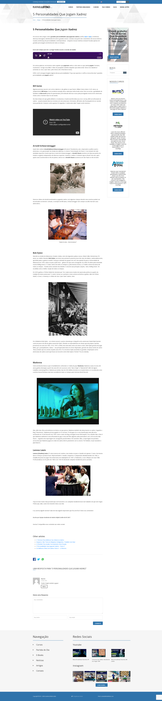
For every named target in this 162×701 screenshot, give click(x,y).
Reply (44, 586)
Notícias (40, 660)
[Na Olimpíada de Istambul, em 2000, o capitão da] (89, 676)
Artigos (38, 20)
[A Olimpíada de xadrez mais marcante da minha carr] (78, 676)
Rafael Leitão (124, 7)
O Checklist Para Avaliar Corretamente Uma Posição (51, 544)
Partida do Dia (42, 650)
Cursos (70, 7)
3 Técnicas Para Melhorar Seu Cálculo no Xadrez (50, 540)
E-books (96, 7)
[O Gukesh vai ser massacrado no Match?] (101, 676)
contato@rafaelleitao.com (107, 696)
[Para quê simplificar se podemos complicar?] (125, 676)
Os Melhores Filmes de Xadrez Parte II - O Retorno (51, 548)
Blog (115, 7)
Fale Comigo (106, 7)
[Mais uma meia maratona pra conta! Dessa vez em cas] (113, 676)
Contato (40, 670)
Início (34, 20)
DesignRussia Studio (78, 696)
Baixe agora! (114, 57)
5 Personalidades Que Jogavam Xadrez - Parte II (50, 546)
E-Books (39, 655)
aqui (85, 36)
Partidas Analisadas (83, 7)
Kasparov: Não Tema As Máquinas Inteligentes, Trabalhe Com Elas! (55, 542)
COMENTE (98, 623)
